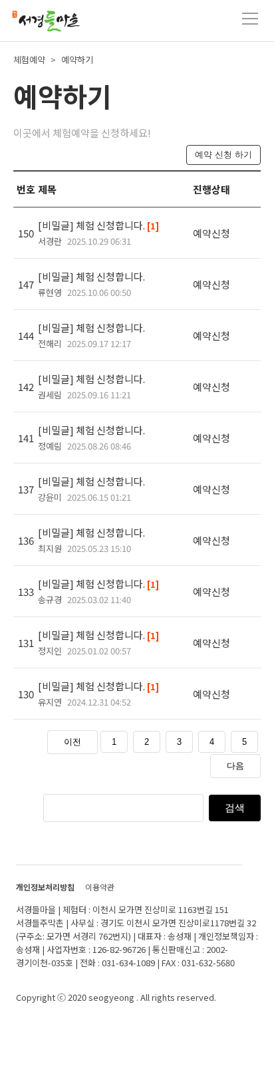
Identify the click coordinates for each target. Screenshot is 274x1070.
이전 (72, 742)
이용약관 (99, 886)
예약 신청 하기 (223, 155)
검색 (235, 807)
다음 (235, 766)
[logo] (45, 23)
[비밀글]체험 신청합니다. (98, 232)
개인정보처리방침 (45, 886)
